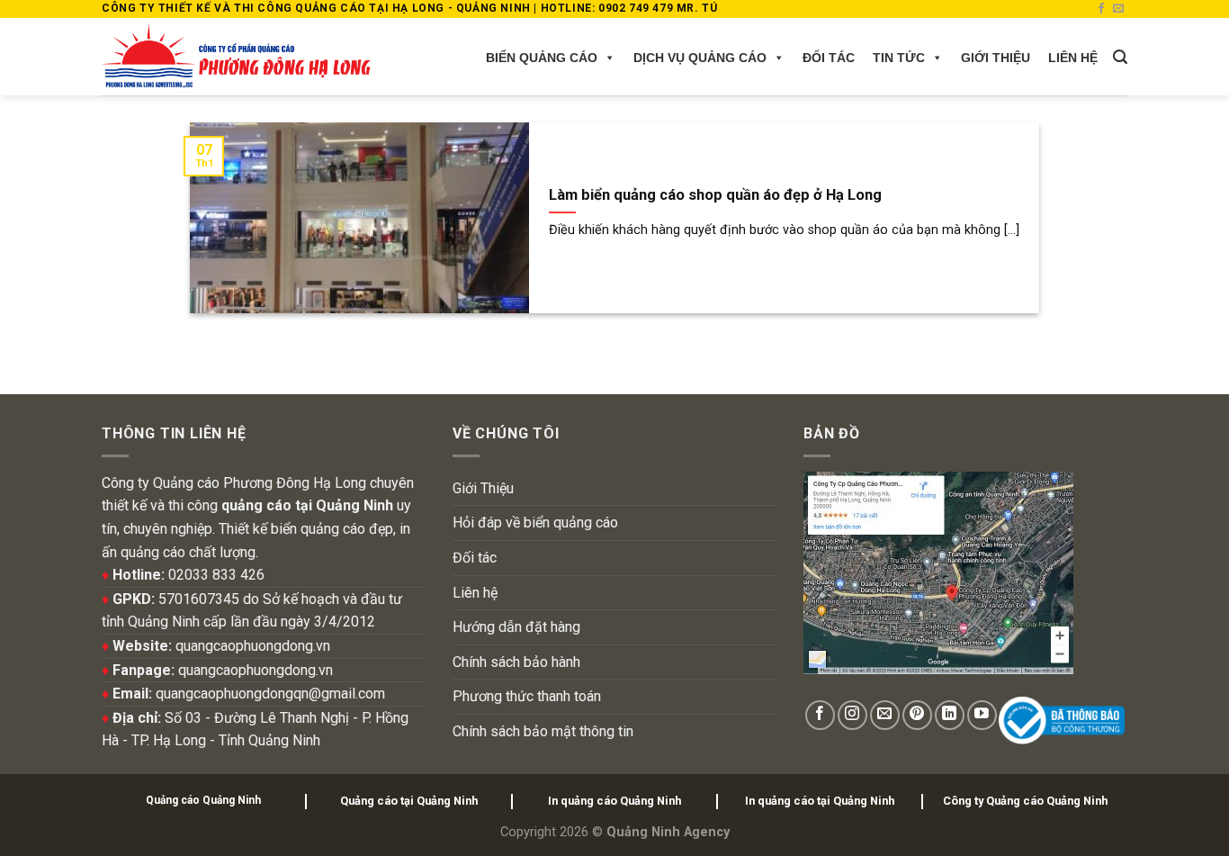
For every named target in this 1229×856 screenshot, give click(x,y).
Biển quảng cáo (541, 57)
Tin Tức (899, 57)
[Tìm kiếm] (1120, 57)
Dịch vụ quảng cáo (700, 57)
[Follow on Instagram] (852, 715)
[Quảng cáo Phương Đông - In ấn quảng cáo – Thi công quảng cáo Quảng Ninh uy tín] (236, 57)
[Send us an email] (1118, 9)
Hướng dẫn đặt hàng (516, 626)
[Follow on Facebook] (1101, 9)
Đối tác (829, 57)
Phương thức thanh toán (527, 696)
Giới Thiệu (995, 57)
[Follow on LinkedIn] (949, 715)
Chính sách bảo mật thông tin (543, 731)
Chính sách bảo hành (516, 662)
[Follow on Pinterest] (917, 715)
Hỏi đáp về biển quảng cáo (535, 522)
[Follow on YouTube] (982, 715)
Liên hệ (1073, 57)
